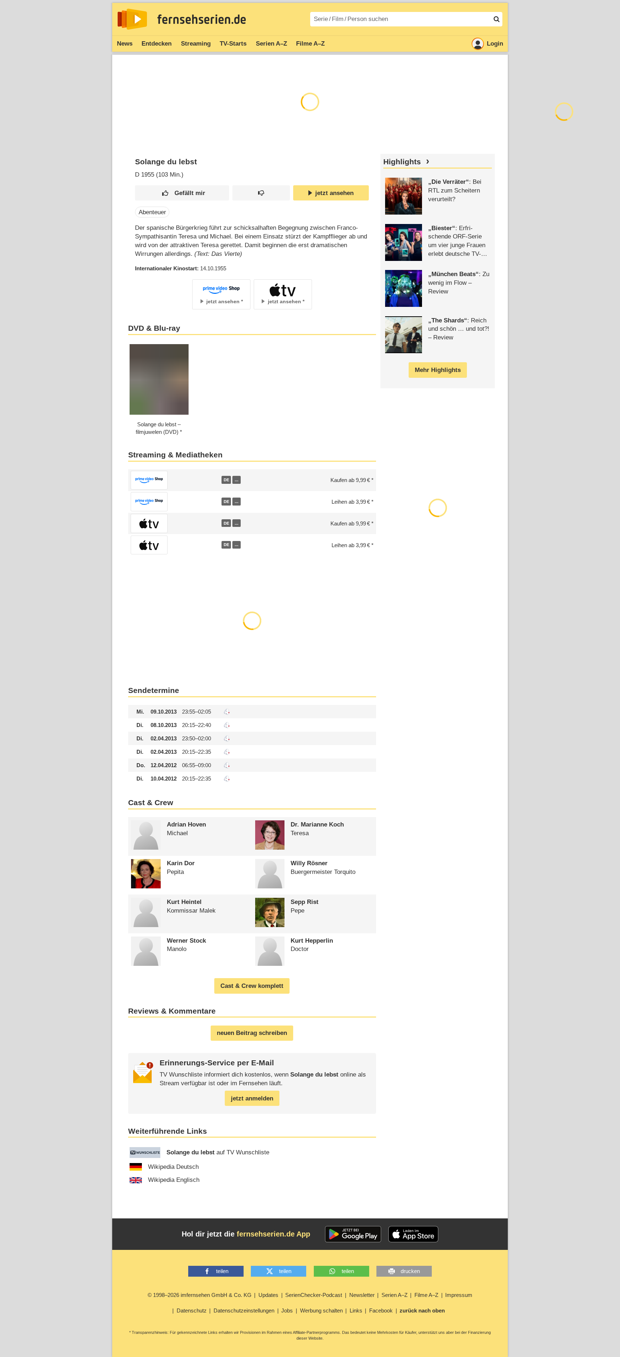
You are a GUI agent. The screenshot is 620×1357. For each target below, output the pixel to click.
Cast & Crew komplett (251, 985)
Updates (268, 1295)
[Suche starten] (496, 19)
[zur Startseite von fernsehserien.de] (132, 19)
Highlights (402, 161)
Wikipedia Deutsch (173, 1166)
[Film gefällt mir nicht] (261, 193)
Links (356, 1310)
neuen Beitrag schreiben (252, 1033)
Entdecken (157, 43)
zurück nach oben (422, 1310)
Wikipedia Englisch (173, 1179)
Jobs (287, 1310)
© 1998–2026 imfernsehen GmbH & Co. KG (200, 1295)
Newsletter (362, 1295)
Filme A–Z (310, 43)
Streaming (196, 43)
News (124, 43)
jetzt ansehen (334, 193)
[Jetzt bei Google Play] (353, 1234)
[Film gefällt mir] (182, 193)
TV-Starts (233, 43)
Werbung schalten (321, 1310)
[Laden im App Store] (413, 1234)
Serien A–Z (271, 43)
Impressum (458, 1295)
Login (495, 43)
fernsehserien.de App (273, 1234)
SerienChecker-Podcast (313, 1295)
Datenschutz (192, 1310)
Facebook (381, 1310)
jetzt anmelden (252, 1098)
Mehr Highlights (438, 370)
